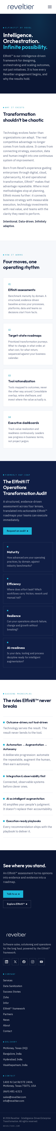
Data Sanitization (12, 986)
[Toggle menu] (50, 7)
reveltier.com (11, 1126)
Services (7, 980)
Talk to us (12, 893)
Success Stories (12, 991)
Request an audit (16, 530)
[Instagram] (32, 961)
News (6, 1019)
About (6, 1025)
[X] (15, 961)
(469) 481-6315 (12, 1091)
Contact (7, 1031)
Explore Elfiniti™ (16, 903)
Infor (6, 1002)
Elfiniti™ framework (14, 1008)
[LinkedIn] (6, 961)
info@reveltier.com (13, 1100)
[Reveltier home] (20, 7)
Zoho (6, 997)
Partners (8, 1014)
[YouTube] (41, 961)
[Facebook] (24, 961)
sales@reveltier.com (14, 1097)
